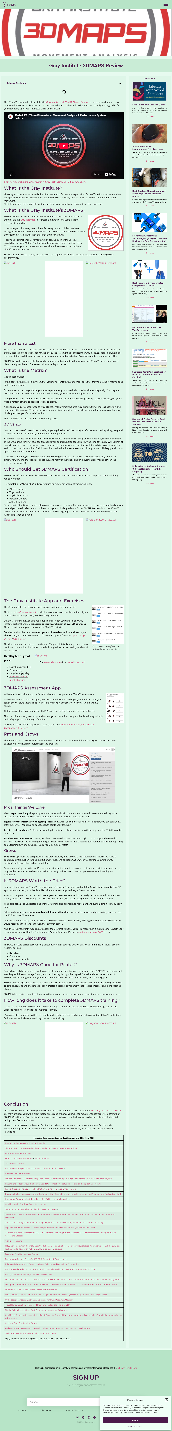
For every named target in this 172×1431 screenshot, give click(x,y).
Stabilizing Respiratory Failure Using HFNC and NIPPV (30, 1333)
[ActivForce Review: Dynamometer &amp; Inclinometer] (149, 133)
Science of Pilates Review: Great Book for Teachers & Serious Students (148, 422)
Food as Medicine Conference (19, 1158)
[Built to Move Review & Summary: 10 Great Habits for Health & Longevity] (149, 452)
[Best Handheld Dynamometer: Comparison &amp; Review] (149, 269)
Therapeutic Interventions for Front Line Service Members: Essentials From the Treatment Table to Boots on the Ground (61, 1284)
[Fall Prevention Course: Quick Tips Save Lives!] (149, 314)
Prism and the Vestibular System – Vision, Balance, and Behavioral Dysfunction (42, 1264)
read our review (41, 1158)
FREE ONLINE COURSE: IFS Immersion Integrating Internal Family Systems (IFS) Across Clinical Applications (56, 1295)
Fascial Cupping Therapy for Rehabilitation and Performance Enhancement (40, 1189)
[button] (166, 1400)
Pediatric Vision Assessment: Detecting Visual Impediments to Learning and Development (47, 1328)
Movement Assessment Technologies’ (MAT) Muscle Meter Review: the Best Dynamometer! (149, 238)
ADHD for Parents (13, 1241)
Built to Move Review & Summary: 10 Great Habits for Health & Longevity (149, 469)
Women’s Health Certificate (18, 1153)
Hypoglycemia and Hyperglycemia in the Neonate (28, 1274)
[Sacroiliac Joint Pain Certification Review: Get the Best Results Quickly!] (149, 358)
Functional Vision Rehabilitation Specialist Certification (31, 1289)
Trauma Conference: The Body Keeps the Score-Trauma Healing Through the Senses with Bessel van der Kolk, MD (58, 1179)
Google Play (19, 639)
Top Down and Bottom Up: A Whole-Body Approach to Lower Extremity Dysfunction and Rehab (50, 1227)
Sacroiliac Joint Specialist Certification (23, 1209)
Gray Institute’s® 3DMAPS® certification (67, 102)
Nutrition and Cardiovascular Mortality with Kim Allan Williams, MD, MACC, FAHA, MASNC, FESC (50, 1269)
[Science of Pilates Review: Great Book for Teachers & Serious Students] (149, 405)
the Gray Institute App (27, 612)
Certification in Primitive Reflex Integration (25, 1204)
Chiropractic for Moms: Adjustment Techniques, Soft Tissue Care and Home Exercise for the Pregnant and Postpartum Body (63, 1194)
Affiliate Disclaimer (75, 1410)
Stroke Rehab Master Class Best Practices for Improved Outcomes (36, 1310)
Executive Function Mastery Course (21, 1254)
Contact (22, 1410)
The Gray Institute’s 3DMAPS (106, 1110)
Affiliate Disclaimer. (127, 1368)
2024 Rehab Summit (14, 1163)
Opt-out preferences (134, 1426)
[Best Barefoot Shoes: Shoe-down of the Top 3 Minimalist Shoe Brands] (149, 177)
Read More (150, 116)
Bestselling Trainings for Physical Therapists (25, 1143)
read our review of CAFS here (93, 932)
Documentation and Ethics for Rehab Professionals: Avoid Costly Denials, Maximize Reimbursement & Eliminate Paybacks (62, 1279)
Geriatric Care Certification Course (21, 1323)
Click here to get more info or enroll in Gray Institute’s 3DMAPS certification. (45, 182)
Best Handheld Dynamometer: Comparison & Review (148, 284)
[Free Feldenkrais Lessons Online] (149, 91)
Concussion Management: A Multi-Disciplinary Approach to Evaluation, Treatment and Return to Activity (54, 1222)
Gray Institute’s (28, 220)
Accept (135, 1420)
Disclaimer (46, 1410)
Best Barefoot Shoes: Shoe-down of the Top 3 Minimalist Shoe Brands (149, 194)
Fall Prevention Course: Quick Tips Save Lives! (147, 328)
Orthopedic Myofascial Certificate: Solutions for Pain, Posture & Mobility (39, 1300)
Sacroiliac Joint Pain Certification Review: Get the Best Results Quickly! (149, 374)
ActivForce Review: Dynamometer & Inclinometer (147, 147)
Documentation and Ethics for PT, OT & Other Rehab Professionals (36, 1259)
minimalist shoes (52, 662)
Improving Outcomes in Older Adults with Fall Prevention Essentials (37, 1199)
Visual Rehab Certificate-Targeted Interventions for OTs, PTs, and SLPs (38, 1305)
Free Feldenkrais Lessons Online (148, 104)
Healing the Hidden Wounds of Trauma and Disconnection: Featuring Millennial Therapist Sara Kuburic (53, 1184)
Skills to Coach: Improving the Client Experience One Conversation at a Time (41, 1148)
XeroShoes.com (76, 662)
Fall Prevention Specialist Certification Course (26, 1168)
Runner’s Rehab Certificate (17, 1173)
